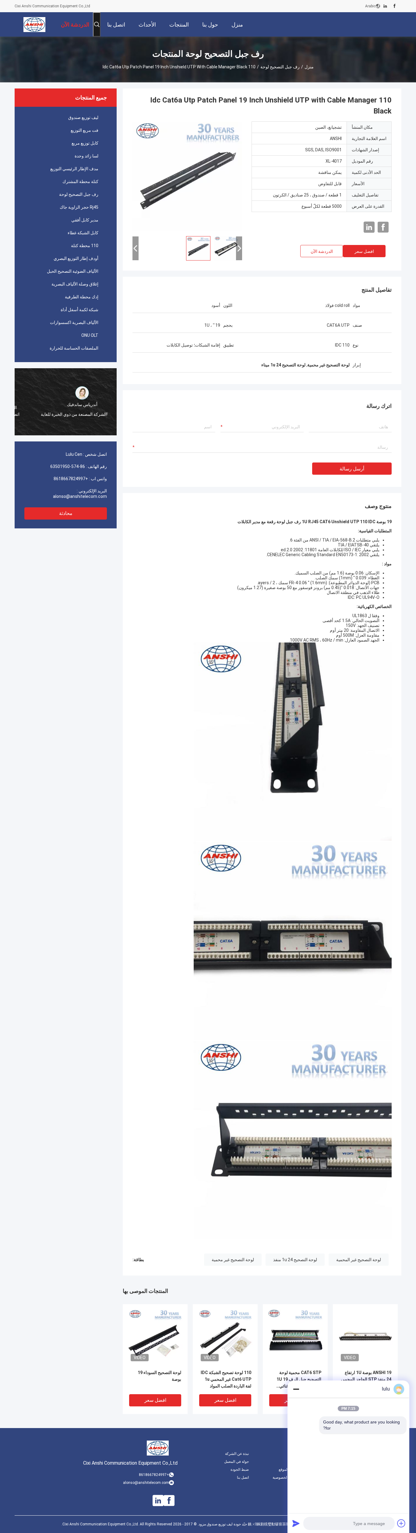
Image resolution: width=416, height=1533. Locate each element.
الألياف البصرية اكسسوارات (74, 322)
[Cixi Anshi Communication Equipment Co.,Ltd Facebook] (395, 6)
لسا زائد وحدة (86, 155)
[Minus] (296, 1389)
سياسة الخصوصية (286, 1477)
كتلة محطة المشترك (80, 181)
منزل (309, 66)
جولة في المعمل (236, 1461)
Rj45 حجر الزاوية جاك (79, 207)
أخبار (295, 1454)
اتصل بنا (243, 1477)
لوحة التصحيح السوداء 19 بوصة (159, 1376)
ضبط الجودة (240, 1469)
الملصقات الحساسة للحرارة (74, 348)
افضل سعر (364, 251)
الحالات (293, 1461)
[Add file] (401, 1523)
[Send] (296, 1523)
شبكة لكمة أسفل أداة (79, 309)
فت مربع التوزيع (84, 130)
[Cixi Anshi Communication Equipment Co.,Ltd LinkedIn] (385, 6)
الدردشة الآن (322, 251)
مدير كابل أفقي (84, 220)
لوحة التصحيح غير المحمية (358, 1259)
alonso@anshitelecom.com (80, 496)
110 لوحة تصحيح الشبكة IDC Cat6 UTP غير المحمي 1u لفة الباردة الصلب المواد (226, 1379)
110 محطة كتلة (84, 245)
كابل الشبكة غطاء (83, 232)
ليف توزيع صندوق (83, 117)
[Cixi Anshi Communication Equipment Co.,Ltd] (34, 24)
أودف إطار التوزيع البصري (76, 258)
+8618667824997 (71, 478)
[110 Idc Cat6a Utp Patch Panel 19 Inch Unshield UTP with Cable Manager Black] (187, 176)
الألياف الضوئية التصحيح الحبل (72, 271)
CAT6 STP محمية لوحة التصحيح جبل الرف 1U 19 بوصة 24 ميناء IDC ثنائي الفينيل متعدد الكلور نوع (299, 1379)
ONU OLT (89, 335)
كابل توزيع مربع (85, 143)
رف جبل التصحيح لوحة (280, 66)
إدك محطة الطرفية (81, 296)
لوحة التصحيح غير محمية (233, 1259)
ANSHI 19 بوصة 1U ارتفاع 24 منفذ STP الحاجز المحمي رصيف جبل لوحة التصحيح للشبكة (366, 1379)
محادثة (65, 513)
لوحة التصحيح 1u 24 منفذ (295, 1259)
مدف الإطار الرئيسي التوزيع (74, 168)
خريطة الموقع (289, 1469)
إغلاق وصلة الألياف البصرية (74, 284)
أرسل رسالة (352, 469)
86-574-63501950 (67, 466)
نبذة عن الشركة (237, 1454)
